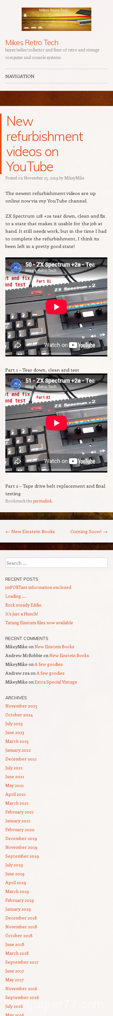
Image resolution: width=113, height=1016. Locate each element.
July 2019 (14, 865)
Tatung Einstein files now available (39, 622)
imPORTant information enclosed (38, 587)
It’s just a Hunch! (21, 614)
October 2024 (19, 715)
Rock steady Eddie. (23, 605)
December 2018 (21, 918)
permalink (42, 500)
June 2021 (14, 776)
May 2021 (14, 785)
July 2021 (14, 768)
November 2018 (21, 927)
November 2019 (21, 847)
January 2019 (18, 909)
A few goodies (49, 664)
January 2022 (18, 750)
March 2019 (17, 891)
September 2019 (22, 856)
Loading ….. (16, 596)
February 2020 (20, 829)
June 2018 (14, 944)
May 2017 (14, 980)
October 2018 (19, 935)
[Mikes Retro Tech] (56, 19)
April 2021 (15, 794)
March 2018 (17, 953)
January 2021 (17, 821)
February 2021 (19, 812)
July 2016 (14, 1006)
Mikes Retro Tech (31, 42)
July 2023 (14, 723)
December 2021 (21, 759)
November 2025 (21, 706)
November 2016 (21, 988)
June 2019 (14, 874)
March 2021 (17, 803)
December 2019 (21, 838)
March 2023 (17, 741)
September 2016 (22, 997)
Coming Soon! (89, 531)
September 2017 (22, 962)
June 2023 (14, 732)
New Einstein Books (30, 531)
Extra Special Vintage (56, 682)
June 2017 (14, 971)
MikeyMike (74, 177)
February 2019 (19, 900)
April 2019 (15, 882)
